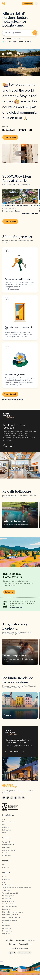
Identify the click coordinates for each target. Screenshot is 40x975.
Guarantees (6, 909)
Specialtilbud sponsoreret (10, 915)
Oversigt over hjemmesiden (20, 948)
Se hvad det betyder (16, 607)
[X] (19, 797)
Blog (3, 824)
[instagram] (7, 797)
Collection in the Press (9, 904)
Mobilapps (5, 827)
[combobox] (20, 33)
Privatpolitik (30, 940)
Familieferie (5, 877)
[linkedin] (15, 797)
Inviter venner (6, 855)
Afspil (21, 153)
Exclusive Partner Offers (9, 920)
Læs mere (8, 446)
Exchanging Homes (8, 901)
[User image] (34, 200)
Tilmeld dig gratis (27, 3)
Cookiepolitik (13, 944)
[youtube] (23, 797)
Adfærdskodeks (20, 940)
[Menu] (36, 3)
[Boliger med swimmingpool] (20, 515)
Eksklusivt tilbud (7, 898)
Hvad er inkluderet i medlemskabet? (13, 399)
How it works (6, 923)
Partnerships (6, 933)
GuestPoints (6, 847)
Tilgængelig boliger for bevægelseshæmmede (16, 887)
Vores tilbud (6, 890)
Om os (4, 882)
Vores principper (7, 842)
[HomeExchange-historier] (20, 652)
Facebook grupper (8, 885)
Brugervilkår (9, 940)
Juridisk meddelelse (25, 944)
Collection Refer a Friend (9, 906)
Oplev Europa (6, 879)
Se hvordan (9, 592)
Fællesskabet (6, 830)
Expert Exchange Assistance (11, 917)
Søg (34, 32)
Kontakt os (5, 867)
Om (3, 819)
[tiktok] (11, 797)
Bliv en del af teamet (8, 822)
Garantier (5, 853)
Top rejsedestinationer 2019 (10, 893)
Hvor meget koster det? (9, 850)
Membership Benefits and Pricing (12, 912)
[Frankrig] (20, 705)
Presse (4, 833)
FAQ (3, 865)
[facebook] (3, 797)
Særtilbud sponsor (8, 896)
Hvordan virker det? (8, 845)
